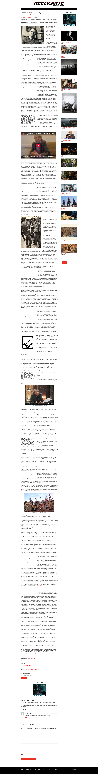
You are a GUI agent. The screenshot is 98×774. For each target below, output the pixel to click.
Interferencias (32, 658)
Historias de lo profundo (65, 240)
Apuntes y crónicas (26, 8)
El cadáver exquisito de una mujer (66, 42)
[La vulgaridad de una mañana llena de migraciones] (69, 122)
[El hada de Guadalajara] (69, 163)
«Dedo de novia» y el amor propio (66, 89)
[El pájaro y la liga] (69, 248)
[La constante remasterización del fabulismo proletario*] (69, 50)
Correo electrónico (25, 750)
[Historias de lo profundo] (69, 232)
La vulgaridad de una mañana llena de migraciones (68, 127)
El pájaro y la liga (63, 253)
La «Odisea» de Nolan (64, 208)
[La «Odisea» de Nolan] (69, 202)
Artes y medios (36, 8)
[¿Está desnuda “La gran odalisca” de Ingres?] (69, 215)
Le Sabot (56, 28)
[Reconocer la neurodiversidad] (69, 188)
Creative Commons (27, 660)
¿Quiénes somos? (43, 770)
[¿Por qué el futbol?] (69, 67)
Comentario (23, 731)
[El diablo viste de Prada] (69, 175)
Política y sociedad (71, 8)
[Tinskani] (69, 149)
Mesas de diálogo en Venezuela (66, 140)
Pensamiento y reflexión (59, 8)
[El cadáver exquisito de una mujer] (69, 36)
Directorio (50, 770)
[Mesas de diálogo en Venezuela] (69, 135)
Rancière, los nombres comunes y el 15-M (30, 653)
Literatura (49, 8)
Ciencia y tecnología (25, 770)
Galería (43, 8)
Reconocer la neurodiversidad (65, 193)
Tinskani (62, 155)
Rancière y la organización (25, 656)
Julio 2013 (27, 669)
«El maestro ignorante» (39, 585)
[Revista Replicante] (49, 4)
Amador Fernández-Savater (27, 17)
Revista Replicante (74, 769)
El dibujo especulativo (64, 114)
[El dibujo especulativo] (69, 103)
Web (22, 754)
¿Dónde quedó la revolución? (34, 669)
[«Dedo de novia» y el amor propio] (69, 84)
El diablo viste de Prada (64, 180)
